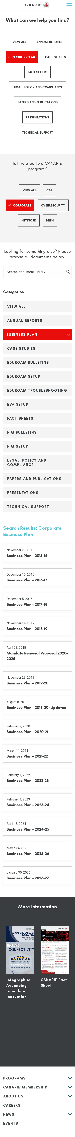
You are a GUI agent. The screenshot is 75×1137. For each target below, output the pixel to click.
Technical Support (37, 132)
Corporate (22, 205)
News (8, 1114)
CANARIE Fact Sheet (54, 983)
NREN (50, 220)
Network (29, 220)
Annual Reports (49, 42)
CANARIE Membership (25, 1087)
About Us (13, 1096)
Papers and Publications (38, 102)
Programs (14, 1078)
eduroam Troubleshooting (37, 390)
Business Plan (23, 57)
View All (19, 42)
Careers (12, 1105)
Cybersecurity (53, 205)
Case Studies (55, 57)
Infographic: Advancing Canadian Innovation (18, 988)
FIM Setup (17, 446)
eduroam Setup (23, 376)
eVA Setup (17, 404)
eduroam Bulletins (28, 362)
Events (10, 1123)
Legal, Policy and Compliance (38, 87)
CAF (49, 190)
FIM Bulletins (22, 432)
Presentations (37, 117)
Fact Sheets (37, 72)
